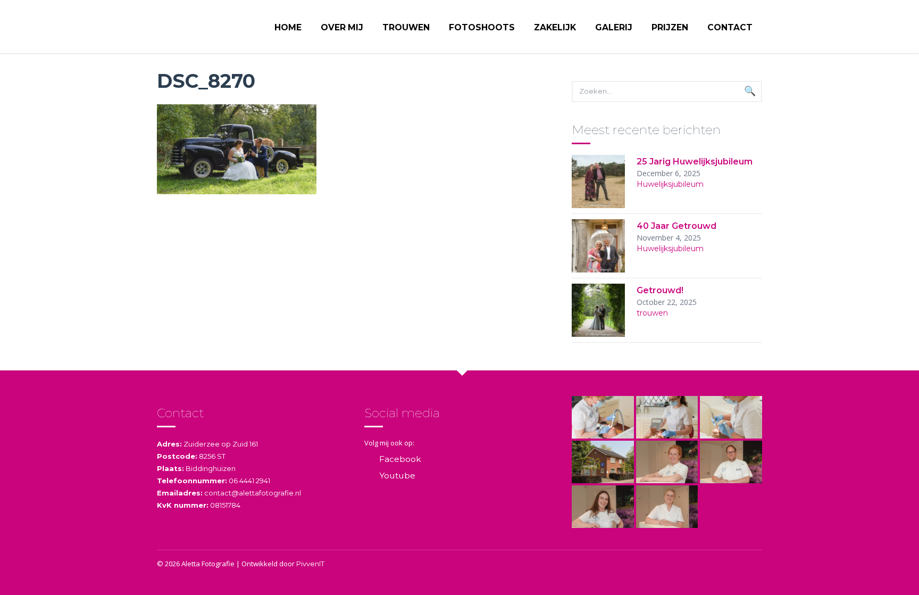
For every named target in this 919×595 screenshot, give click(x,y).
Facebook (400, 459)
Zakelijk (555, 27)
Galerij (613, 27)
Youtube (397, 475)
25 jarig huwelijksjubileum (695, 161)
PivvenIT (310, 563)
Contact (730, 27)
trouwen (652, 313)
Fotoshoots (482, 27)
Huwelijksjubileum (670, 184)
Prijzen (669, 27)
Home (288, 27)
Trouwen (406, 27)
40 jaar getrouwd (676, 226)
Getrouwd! (660, 290)
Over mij (342, 27)
